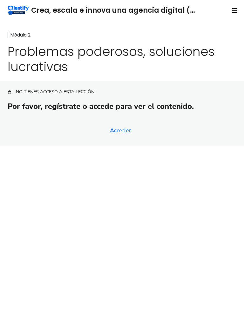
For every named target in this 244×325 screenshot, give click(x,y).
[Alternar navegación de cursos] (234, 10)
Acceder (120, 130)
